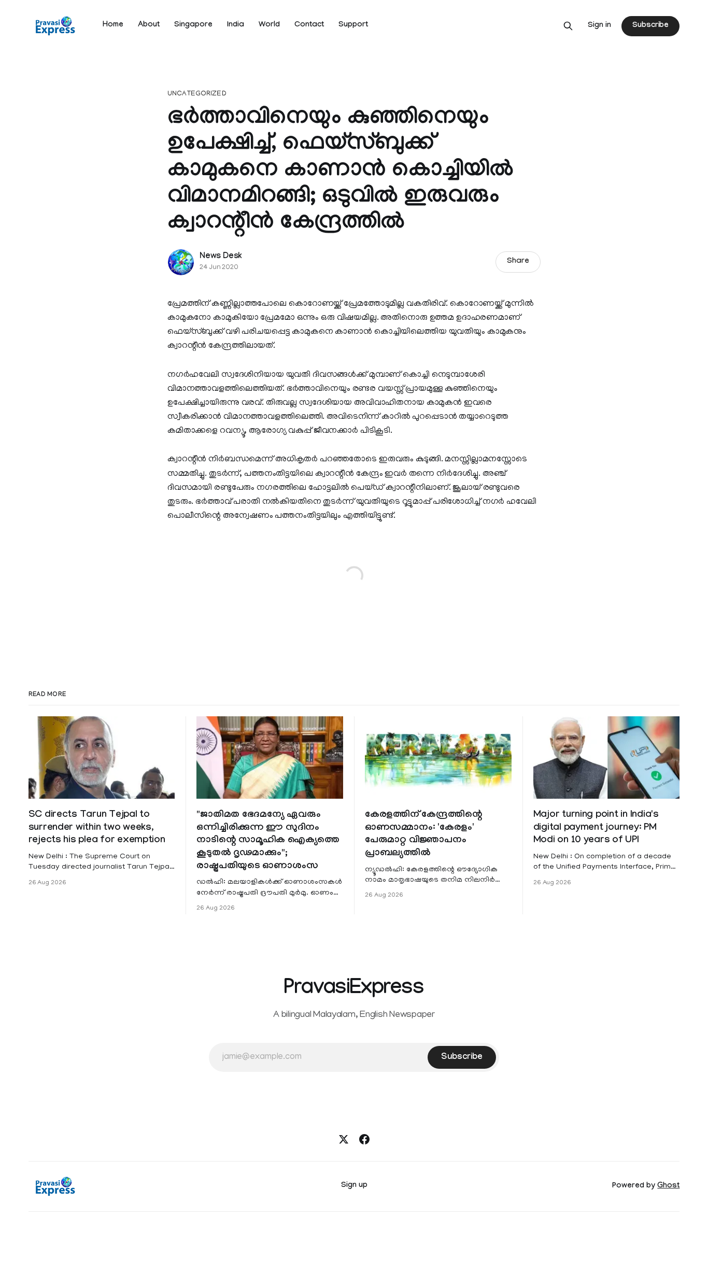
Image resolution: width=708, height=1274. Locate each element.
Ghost (668, 1186)
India (235, 25)
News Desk (221, 257)
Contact (309, 25)
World (269, 25)
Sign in (599, 26)
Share (518, 261)
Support (353, 25)
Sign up (354, 1186)
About (149, 25)
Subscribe (650, 26)
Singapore (193, 25)
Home (113, 25)
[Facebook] (364, 1139)
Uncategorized (196, 94)
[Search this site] (568, 26)
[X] (343, 1139)
